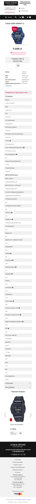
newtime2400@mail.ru (9, 9)
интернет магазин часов (23, 499)
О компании (17, 459)
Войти (23, 8)
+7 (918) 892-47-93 (18, 451)
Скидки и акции (17, 464)
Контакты (17, 472)
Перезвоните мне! (10, 12)
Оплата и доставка (18, 462)
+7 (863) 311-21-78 (10, 8)
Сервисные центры (17, 470)
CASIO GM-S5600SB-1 (17, 425)
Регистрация (24, 11)
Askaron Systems (23, 502)
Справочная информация (18, 467)
